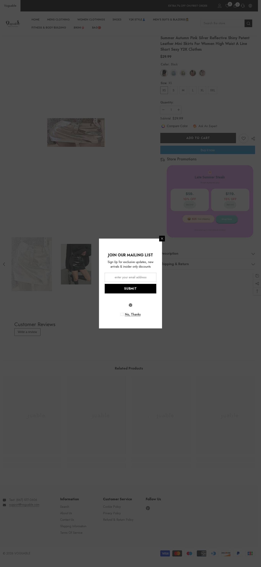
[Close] (162, 238)
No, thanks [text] (133, 314)
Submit (130, 288)
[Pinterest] (130, 305)
